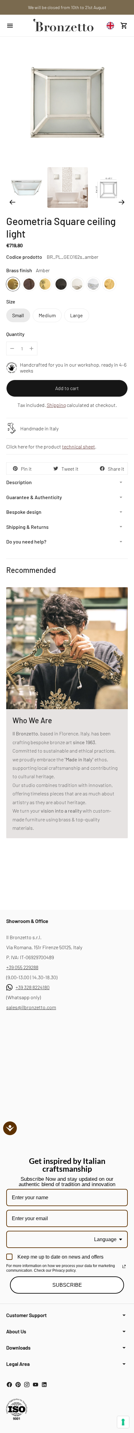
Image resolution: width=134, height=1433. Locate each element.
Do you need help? (26, 541)
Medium (47, 315)
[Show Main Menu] (16, 26)
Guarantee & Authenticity (34, 497)
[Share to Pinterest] (15, 468)
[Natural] (45, 284)
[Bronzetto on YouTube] (35, 1384)
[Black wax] (61, 284)
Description (19, 482)
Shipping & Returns (27, 527)
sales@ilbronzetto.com (31, 1007)
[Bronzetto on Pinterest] (18, 1384)
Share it (116, 469)
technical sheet (78, 446)
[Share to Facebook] (102, 468)
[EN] (112, 25)
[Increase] (31, 348)
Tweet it (70, 469)
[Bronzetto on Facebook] (9, 1384)
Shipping (56, 405)
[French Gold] (109, 284)
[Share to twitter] (55, 468)
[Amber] (13, 284)
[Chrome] (93, 284)
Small (18, 315)
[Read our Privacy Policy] (124, 1266)
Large (76, 315)
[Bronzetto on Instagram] (27, 1384)
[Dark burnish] (29, 284)
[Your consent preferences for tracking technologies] (123, 1422)
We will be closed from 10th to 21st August (67, 7)
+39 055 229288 (22, 967)
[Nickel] (77, 284)
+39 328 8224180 (33, 987)
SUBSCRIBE (67, 1285)
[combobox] (112, 25)
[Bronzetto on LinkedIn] (44, 1384)
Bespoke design (23, 512)
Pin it (26, 469)
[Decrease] (12, 348)
